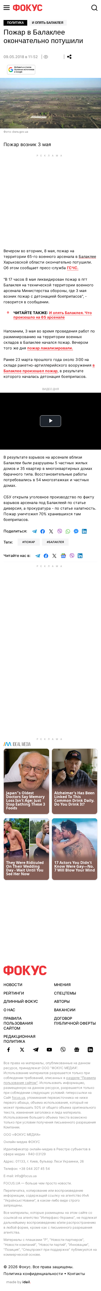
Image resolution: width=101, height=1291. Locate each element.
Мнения (62, 984)
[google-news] (76, 1049)
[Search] (94, 8)
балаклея (56, 542)
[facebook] (8, 1049)
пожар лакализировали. (50, 348)
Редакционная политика (19, 1039)
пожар (29, 542)
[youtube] (49, 1049)
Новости (13, 984)
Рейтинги (14, 993)
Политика (15, 22)
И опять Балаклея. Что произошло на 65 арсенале (52, 315)
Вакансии (64, 1009)
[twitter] (22, 1049)
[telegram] (35, 1049)
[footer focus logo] (25, 970)
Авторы (62, 1001)
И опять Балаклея (47, 22)
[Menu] (7, 8)
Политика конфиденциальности (33, 1273)
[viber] (63, 1049)
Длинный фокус (21, 1001)
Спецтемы (65, 993)
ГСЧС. (72, 267)
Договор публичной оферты (75, 1021)
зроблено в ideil (19, 1282)
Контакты (76, 1273)
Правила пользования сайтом (18, 1023)
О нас (9, 1009)
